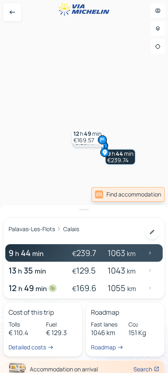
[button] (120, 157)
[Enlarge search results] (84, 209)
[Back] (12, 12)
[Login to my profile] (158, 10)
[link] (128, 194)
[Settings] (158, 28)
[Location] (158, 46)
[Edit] (152, 232)
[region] (84, 186)
